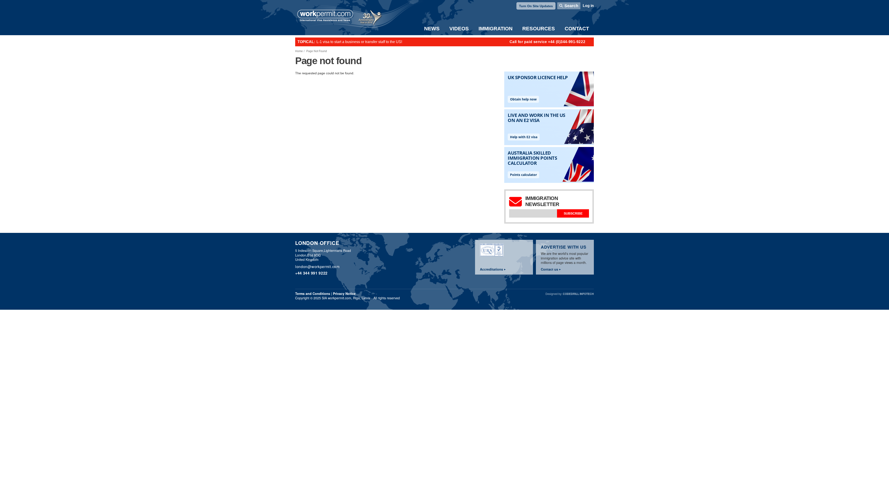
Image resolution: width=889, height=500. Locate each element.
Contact (577, 28)
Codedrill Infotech (578, 294)
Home (299, 51)
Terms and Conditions (312, 293)
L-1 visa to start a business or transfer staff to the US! (359, 42)
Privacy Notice (344, 293)
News (432, 28)
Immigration (496, 28)
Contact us (549, 269)
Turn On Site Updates (536, 6)
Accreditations (491, 269)
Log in (588, 6)
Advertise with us (563, 247)
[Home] (325, 16)
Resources (538, 28)
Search (571, 5)
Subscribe (573, 213)
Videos (459, 28)
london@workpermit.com (317, 266)
